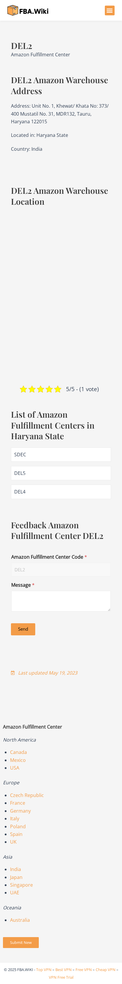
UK (13, 842)
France (17, 803)
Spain (16, 834)
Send (23, 629)
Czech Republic (27, 795)
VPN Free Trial (61, 977)
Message (23, 585)
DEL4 (19, 491)
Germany (20, 811)
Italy (14, 818)
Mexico (18, 760)
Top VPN (44, 969)
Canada (18, 752)
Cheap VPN (105, 969)
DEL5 (19, 473)
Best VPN (63, 969)
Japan (16, 877)
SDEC (20, 454)
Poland (18, 826)
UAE (14, 892)
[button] (110, 10)
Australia (20, 920)
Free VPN (84, 969)
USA (14, 768)
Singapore (21, 885)
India (15, 869)
